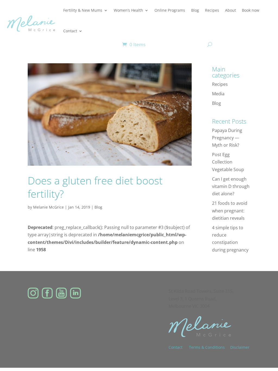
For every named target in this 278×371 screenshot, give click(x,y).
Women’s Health (128, 10)
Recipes (212, 10)
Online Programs (169, 10)
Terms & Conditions (207, 347)
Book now (250, 10)
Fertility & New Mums (82, 10)
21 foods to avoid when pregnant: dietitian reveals (229, 210)
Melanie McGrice (48, 207)
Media (218, 94)
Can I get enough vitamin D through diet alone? (230, 186)
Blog (195, 10)
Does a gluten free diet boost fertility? (95, 187)
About (230, 10)
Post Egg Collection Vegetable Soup (228, 162)
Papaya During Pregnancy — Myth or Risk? (227, 137)
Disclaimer (239, 347)
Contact (70, 30)
